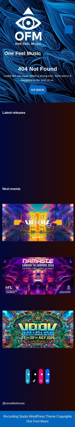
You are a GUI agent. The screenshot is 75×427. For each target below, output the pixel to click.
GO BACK (39, 91)
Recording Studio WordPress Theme (29, 416)
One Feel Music (22, 53)
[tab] (69, 30)
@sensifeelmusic (13, 403)
